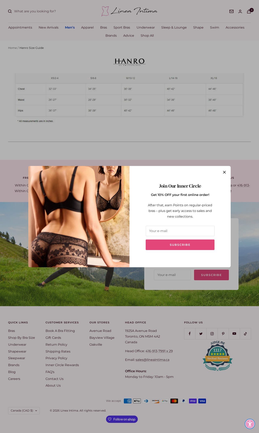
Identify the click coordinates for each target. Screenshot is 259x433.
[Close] (224, 172)
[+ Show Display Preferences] (250, 424)
